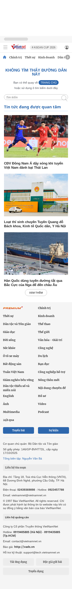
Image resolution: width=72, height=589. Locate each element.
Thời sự (30, 57)
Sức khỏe (9, 348)
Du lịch (43, 356)
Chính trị (15, 57)
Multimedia (11, 412)
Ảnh (6, 404)
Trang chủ (49, 82)
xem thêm (36, 292)
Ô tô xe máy (11, 356)
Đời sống (9, 340)
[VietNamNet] (4, 57)
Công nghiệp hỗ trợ (51, 372)
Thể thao (44, 324)
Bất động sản (12, 364)
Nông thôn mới (48, 380)
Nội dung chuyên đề (52, 388)
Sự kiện (53, 430)
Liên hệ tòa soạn (15, 467)
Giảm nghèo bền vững (18, 380)
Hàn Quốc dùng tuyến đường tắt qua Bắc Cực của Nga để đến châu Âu (33, 283)
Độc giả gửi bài (52, 562)
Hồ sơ (42, 396)
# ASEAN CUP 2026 (43, 47)
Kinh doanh (46, 57)
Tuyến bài (18, 430)
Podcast (43, 412)
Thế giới (44, 332)
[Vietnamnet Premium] (13, 310)
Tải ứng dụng (18, 562)
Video (42, 404)
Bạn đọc (43, 364)
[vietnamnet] (19, 49)
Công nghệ (45, 348)
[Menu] (5, 47)
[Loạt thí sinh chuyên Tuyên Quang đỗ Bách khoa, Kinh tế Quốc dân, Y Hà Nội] (36, 195)
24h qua (8, 420)
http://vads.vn (24, 547)
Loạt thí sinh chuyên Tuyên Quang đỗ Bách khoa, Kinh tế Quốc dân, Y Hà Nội (35, 224)
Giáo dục (9, 332)
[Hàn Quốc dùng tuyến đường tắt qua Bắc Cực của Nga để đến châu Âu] (36, 254)
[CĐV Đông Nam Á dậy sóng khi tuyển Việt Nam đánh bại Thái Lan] (36, 136)
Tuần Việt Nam (13, 372)
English (8, 396)
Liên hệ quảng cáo (17, 517)
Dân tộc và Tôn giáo (17, 324)
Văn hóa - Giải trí (50, 340)
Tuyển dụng (36, 571)
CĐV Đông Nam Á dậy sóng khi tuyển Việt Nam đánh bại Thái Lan (33, 165)
